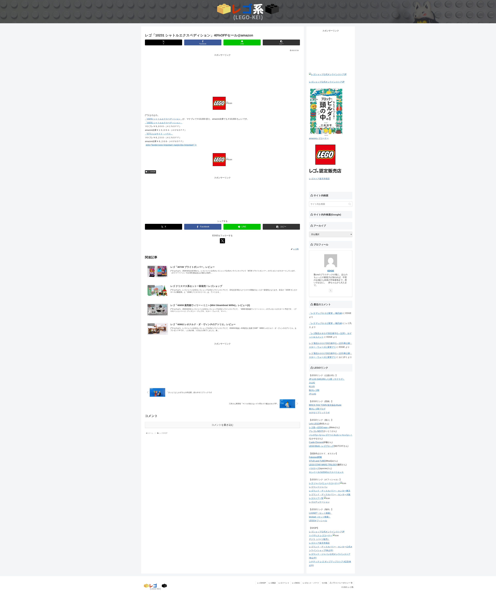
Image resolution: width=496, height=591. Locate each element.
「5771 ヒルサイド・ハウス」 (159, 134)
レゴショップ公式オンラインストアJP (326, 82)
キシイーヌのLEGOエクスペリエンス (326, 472)
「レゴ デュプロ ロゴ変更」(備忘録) (325, 313)
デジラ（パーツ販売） (319, 539)
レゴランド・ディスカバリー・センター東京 (329, 491)
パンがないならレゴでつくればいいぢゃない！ (330, 435)
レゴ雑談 (272, 583)
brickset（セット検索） (320, 517)
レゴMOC (296, 583)
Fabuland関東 (315, 457)
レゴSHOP (151, 172)
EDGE (330, 270)
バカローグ (314, 468)
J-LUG (312, 383)
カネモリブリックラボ (319, 412)
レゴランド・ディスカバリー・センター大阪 (329, 494)
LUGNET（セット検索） (320, 513)
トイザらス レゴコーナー (320, 535)
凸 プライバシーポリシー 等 (341, 583)
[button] (281, 42)
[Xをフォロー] (222, 240)
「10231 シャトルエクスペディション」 (163, 119)
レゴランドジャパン (318, 487)
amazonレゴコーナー (319, 138)
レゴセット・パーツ (311, 583)
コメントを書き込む (222, 425)
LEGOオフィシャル (318, 521)
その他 (324, 583)
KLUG (312, 386)
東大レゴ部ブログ (317, 409)
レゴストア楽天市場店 (319, 179)
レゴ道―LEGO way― (319, 427)
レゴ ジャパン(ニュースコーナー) (324, 483)
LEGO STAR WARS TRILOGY (323, 465)
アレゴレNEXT (316, 431)
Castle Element (316, 442)
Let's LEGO (314, 424)
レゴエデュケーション (319, 502)
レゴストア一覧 (316, 498)
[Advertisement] (222, 75)
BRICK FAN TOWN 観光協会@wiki (325, 405)
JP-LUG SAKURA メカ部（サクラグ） (327, 379)
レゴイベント (283, 583)
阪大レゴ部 (314, 390)
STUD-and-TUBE (317, 461)
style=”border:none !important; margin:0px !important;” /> (171, 145)
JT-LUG (312, 394)
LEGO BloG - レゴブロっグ (321, 446)
